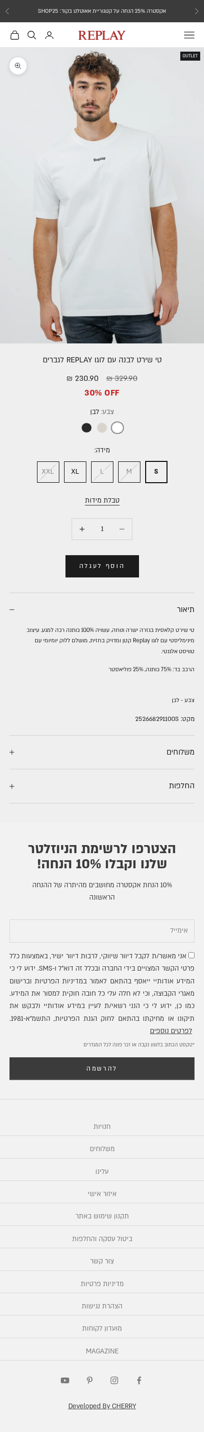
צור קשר (102, 1261)
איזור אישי (102, 1193)
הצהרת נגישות (102, 1306)
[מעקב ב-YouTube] (65, 1380)
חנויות (102, 1126)
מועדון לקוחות (102, 1328)
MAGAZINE (102, 1351)
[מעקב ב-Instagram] (114, 1380)
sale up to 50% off (102, 13)
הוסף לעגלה (102, 566)
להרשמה (102, 1068)
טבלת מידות (102, 500)
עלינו (102, 1171)
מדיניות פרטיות (102, 1283)
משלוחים (102, 1148)
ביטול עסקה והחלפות (102, 1238)
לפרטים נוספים (171, 1031)
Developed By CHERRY (102, 1406)
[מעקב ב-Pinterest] (89, 1380)
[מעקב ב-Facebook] (139, 1380)
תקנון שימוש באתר (102, 1216)
